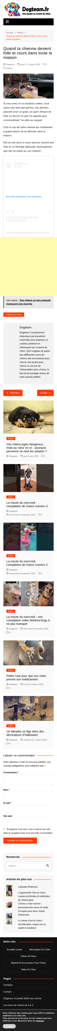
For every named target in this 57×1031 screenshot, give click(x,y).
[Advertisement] (28, 266)
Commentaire (11, 772)
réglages (40, 1021)
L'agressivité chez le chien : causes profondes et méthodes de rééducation (34, 896)
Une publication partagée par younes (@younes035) (30, 232)
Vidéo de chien (14, 314)
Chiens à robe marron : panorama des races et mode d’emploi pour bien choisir (33, 907)
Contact (7, 991)
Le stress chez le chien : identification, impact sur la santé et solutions (32, 924)
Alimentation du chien (39, 949)
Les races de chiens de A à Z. (18, 1005)
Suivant (43, 393)
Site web (7, 816)
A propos (8, 985)
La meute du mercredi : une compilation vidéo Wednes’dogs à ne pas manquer (28, 620)
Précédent (15, 393)
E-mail (7, 803)
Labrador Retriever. (28, 887)
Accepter (9, 1026)
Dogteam (10, 64)
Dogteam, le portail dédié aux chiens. (22, 998)
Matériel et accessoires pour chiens (28, 963)
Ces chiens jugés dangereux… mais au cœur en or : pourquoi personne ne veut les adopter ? (26, 448)
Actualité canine (14, 949)
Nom (6, 790)
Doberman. (24, 915)
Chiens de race (28, 956)
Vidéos (9, 68)
